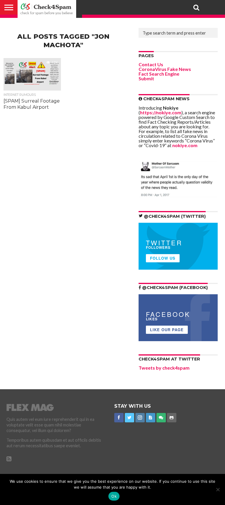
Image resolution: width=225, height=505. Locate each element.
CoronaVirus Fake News (165, 69)
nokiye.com (184, 145)
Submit (146, 78)
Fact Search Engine (159, 73)
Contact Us (151, 64)
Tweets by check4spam (164, 367)
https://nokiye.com (160, 112)
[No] (218, 489)
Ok (114, 496)
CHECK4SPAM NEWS (166, 98)
